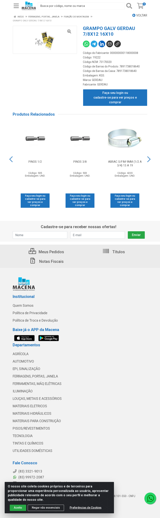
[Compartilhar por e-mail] (109, 44)
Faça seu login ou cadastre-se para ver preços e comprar (115, 97)
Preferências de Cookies (85, 507)
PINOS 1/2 (35, 161)
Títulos (118, 251)
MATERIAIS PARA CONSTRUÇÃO (37, 421)
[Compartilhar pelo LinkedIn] (102, 44)
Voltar (141, 15)
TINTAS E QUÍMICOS (28, 443)
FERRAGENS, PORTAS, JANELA (35, 376)
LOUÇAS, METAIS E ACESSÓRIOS (37, 399)
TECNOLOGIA (23, 436)
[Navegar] (11, 159)
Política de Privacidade (30, 313)
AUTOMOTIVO (23, 361)
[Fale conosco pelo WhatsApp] (150, 498)
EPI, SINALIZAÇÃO (26, 369)
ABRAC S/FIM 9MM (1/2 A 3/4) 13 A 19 (125, 163)
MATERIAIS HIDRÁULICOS (32, 413)
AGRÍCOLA (20, 354)
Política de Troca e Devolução (35, 320)
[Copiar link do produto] (117, 44)
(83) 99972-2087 (31, 477)
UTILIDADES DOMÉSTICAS (32, 451)
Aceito (18, 507)
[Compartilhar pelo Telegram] (94, 44)
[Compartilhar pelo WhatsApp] (86, 44)
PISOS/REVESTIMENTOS (31, 428)
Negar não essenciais (46, 507)
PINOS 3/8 (80, 161)
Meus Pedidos (51, 251)
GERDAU (97, 80)
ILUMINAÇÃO (23, 391)
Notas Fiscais (51, 261)
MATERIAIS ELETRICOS (30, 406)
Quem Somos (23, 306)
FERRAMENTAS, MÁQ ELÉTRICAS (37, 384)
